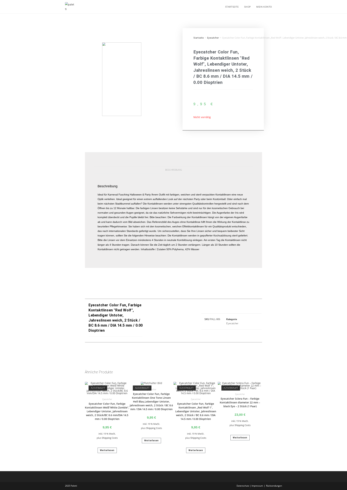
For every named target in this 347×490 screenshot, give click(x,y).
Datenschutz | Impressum (250, 485)
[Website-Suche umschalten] (278, 6)
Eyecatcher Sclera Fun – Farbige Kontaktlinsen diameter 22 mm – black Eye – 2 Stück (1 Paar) (240, 402)
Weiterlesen (107, 450)
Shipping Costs (110, 437)
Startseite (198, 37)
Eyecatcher (213, 37)
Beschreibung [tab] (173, 169)
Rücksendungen (274, 485)
